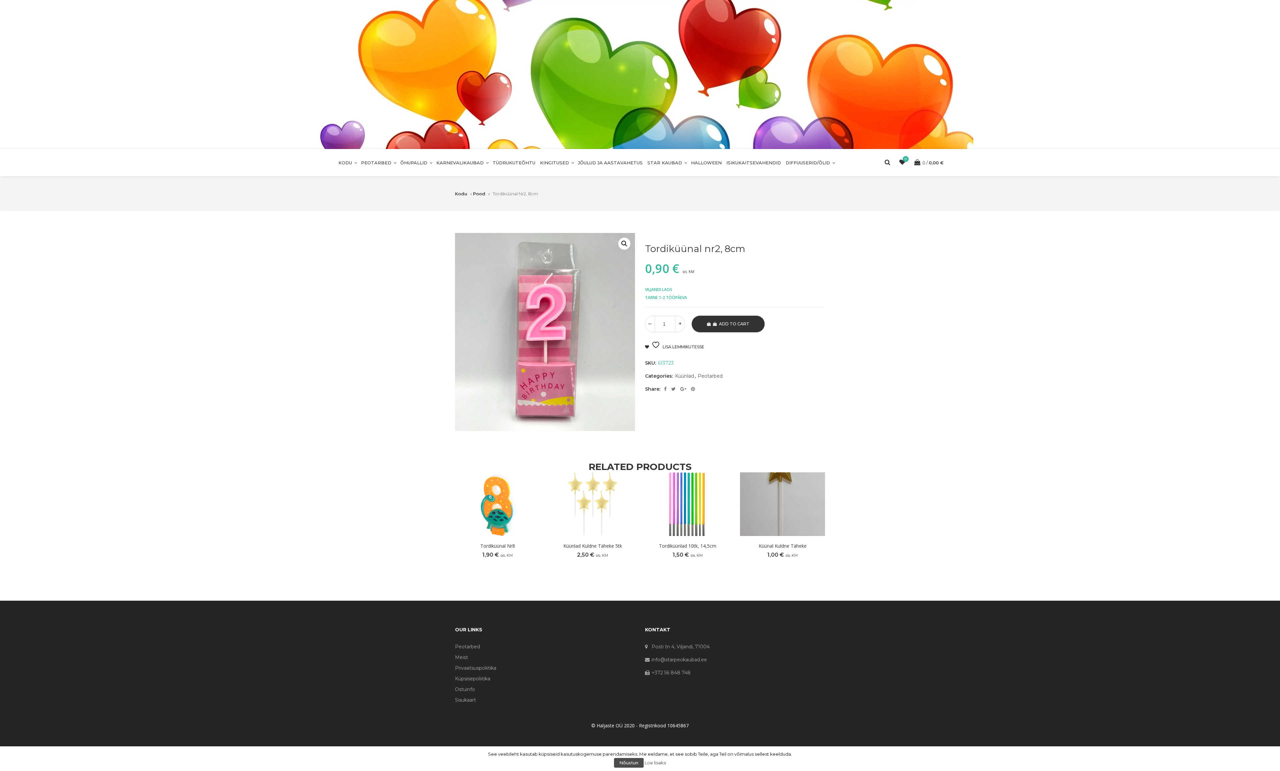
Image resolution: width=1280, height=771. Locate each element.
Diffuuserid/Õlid (808, 162)
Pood (479, 193)
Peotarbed (376, 162)
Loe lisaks (655, 762)
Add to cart (734, 323)
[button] (624, 244)
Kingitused (554, 162)
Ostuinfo (465, 689)
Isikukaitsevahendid (753, 162)
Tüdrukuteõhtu (514, 162)
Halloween (706, 162)
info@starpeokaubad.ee (679, 660)
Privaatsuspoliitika (475, 668)
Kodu (345, 162)
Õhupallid (413, 162)
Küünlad (684, 376)
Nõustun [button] (628, 762)
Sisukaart (465, 700)
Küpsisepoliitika (472, 679)
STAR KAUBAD (664, 162)
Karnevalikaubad (460, 162)
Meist (461, 657)
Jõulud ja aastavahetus (610, 162)
